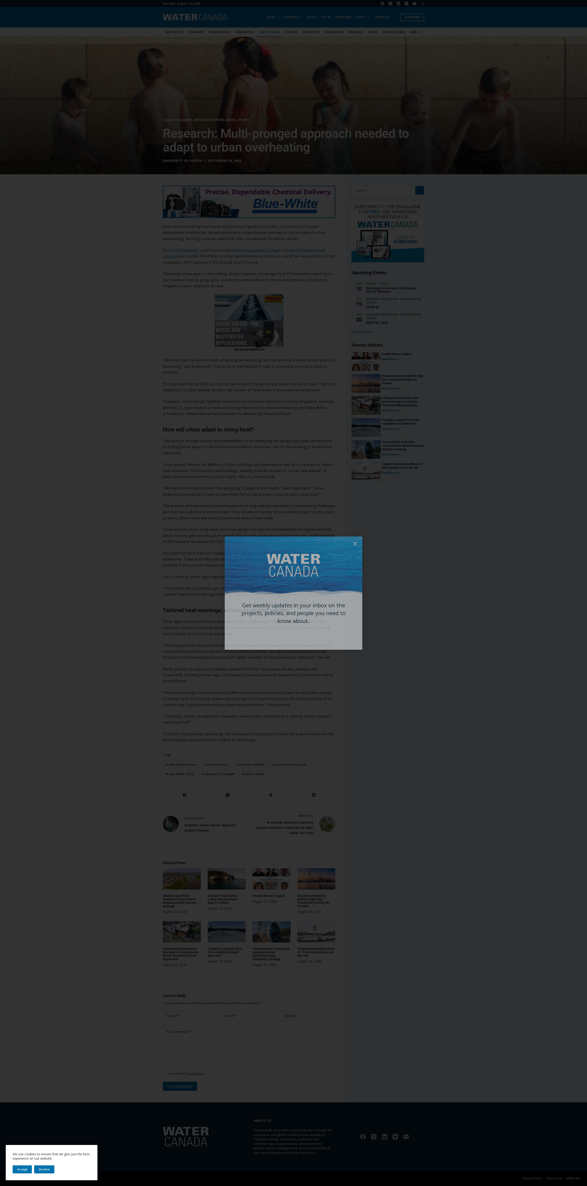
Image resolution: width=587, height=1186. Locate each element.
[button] (355, 543)
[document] (293, 593)
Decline (44, 1169)
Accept (22, 1169)
